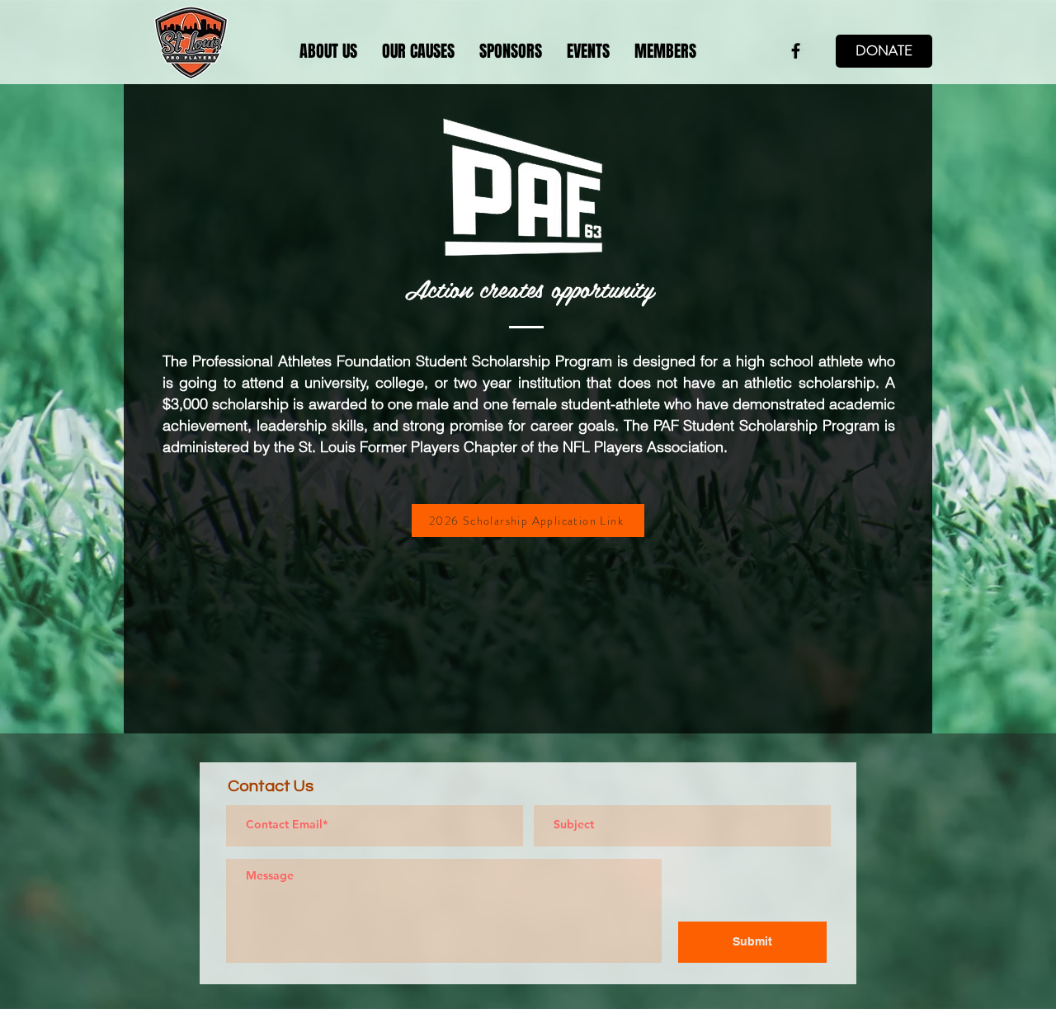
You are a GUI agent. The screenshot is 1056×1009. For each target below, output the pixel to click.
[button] (418, 51)
